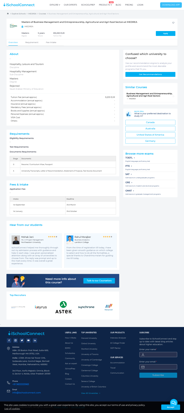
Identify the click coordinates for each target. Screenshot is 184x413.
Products (104, 4)
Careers (68, 379)
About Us (69, 343)
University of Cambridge (91, 360)
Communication (117, 373)
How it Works (70, 338)
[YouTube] (28, 340)
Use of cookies (12, 408)
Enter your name (148, 349)
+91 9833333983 (20, 384)
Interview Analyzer (118, 338)
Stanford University (89, 349)
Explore (54, 5)
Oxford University (88, 344)
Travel (112, 368)
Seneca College (88, 381)
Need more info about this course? (60, 280)
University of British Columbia (93, 387)
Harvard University (89, 338)
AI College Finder (117, 343)
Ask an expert (71, 364)
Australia (150, 128)
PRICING (129, 5)
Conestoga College (89, 365)
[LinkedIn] (35, 340)
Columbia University (89, 376)
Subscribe (158, 375)
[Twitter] (22, 340)
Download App (171, 5)
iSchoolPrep (88, 5)
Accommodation (117, 363)
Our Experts (70, 5)
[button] (174, 403)
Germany (150, 141)
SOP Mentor (115, 348)
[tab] (13, 42)
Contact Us (70, 384)
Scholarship (70, 353)
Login (140, 5)
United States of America (150, 135)
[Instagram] (15, 340)
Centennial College (89, 371)
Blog (118, 5)
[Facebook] (9, 340)
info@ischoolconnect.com (26, 392)
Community (70, 358)
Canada (150, 122)
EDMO (67, 348)
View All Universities (89, 393)
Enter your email (148, 361)
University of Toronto (89, 354)
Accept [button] (170, 407)
